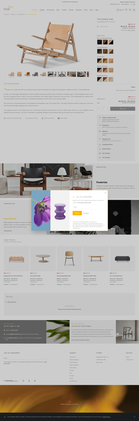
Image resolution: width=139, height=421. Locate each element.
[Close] (105, 193)
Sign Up (77, 213)
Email (75, 207)
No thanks (86, 213)
